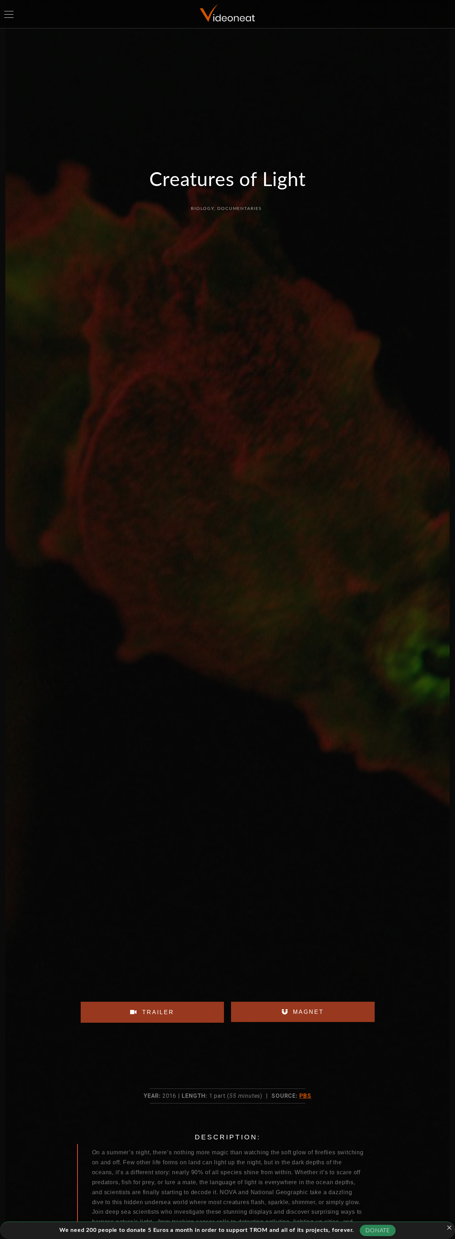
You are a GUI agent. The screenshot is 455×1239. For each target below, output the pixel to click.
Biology (202, 208)
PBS (305, 1095)
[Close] (449, 1227)
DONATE (377, 1230)
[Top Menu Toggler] (9, 14)
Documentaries (239, 208)
